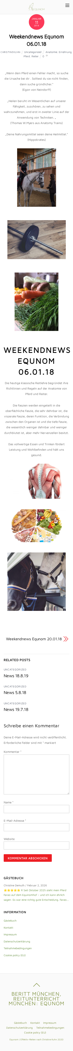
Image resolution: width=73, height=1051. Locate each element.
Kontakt (8, 927)
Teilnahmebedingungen (18, 948)
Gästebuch (10, 920)
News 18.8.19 (16, 675)
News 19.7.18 (16, 709)
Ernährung (65, 52)
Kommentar (12, 751)
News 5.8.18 (15, 692)
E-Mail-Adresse (15, 820)
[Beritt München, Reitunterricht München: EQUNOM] (36, 8)
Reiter (35, 56)
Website (9, 839)
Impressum (10, 934)
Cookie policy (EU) (15, 955)
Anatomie (51, 52)
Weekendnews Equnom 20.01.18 (34, 639)
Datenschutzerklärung (17, 941)
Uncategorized (32, 52)
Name (8, 802)
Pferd (27, 56)
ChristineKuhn (10, 52)
